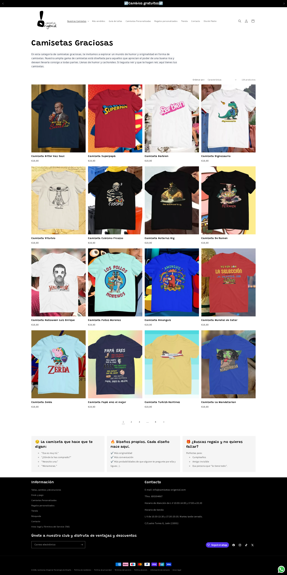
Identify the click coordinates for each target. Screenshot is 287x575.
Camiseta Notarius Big (159, 238)
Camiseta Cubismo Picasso (105, 238)
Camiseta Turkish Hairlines (162, 402)
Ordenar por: (199, 79)
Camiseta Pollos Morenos (104, 320)
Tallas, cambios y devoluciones (46, 489)
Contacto (35, 521)
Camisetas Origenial (46, 570)
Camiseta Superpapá (102, 156)
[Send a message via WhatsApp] (281, 569)
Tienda (34, 510)
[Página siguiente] (163, 422)
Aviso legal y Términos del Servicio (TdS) (50, 526)
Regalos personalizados (42, 505)
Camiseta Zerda (41, 402)
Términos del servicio (123, 570)
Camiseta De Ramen (214, 238)
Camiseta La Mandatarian (218, 402)
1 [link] (123, 421)
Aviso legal (177, 570)
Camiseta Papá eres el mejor (107, 402)
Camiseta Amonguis (158, 320)
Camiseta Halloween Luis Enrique (53, 320)
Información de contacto (160, 570)
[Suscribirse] (81, 544)
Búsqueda (36, 516)
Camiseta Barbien (156, 156)
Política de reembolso (82, 570)
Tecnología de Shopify (62, 570)
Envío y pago (37, 495)
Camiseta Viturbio (43, 238)
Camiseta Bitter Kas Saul (48, 156)
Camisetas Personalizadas (44, 500)
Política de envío (140, 570)
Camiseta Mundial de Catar (219, 320)
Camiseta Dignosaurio (216, 156)
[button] (77, 21)
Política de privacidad (103, 570)
